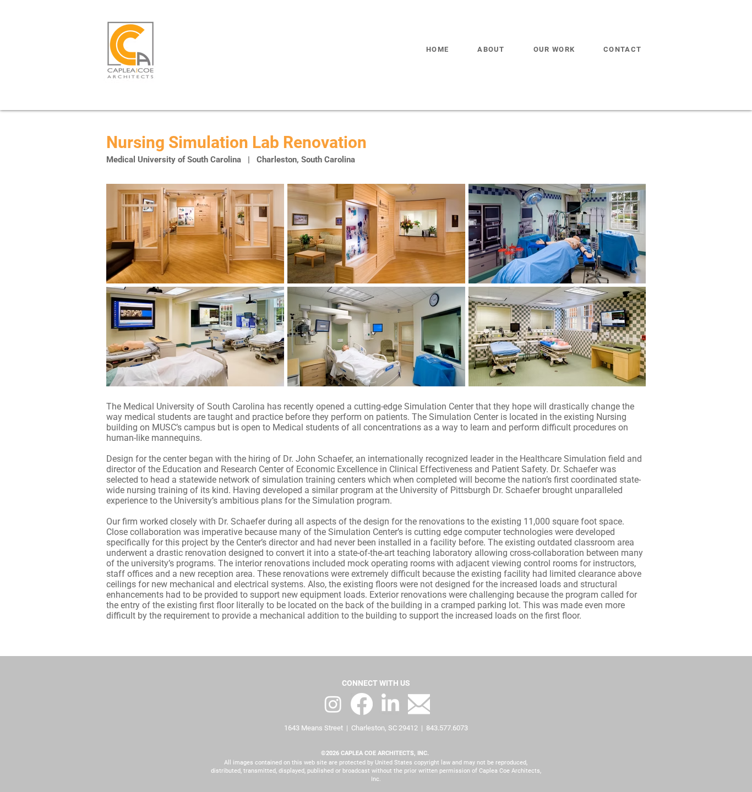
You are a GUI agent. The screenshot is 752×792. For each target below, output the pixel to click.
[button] (554, 49)
